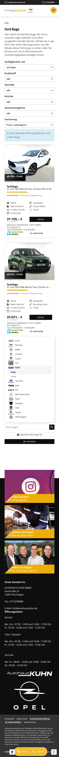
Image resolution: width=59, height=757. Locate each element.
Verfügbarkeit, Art (15, 61)
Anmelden (9, 718)
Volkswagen (20, 416)
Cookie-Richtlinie (14, 722)
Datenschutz (30, 722)
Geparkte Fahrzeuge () (31, 434)
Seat (17, 407)
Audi (17, 340)
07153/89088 (16, 601)
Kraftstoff (10, 73)
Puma (13, 376)
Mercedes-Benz (22, 394)
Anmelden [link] (31, 441)
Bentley (18, 345)
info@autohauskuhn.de (24, 608)
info (7, 23)
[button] (22, 751)
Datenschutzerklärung (41, 719)
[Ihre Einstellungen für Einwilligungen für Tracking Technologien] (54, 752)
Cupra (18, 358)
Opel (17, 398)
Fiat (17, 363)
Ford (17, 367)
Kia (16, 389)
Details (41, 219)
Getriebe (9, 84)
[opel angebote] (31, 12)
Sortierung (11, 119)
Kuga (13, 372)
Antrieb (9, 96)
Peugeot (19, 403)
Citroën (18, 354)
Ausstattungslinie (15, 107)
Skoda (18, 412)
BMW (17, 349)
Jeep (17, 385)
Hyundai (19, 380)
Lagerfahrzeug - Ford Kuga (29, 191)
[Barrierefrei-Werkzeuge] (12, 752)
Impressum (21, 718)
